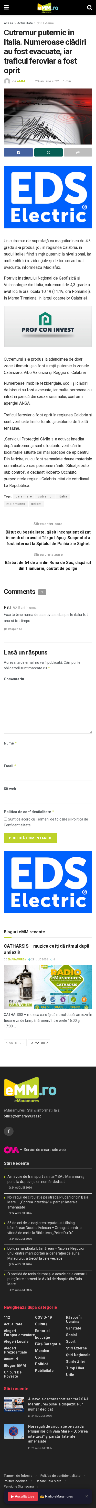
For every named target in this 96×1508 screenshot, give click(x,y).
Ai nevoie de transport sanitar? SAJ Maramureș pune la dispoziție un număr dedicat (58, 1404)
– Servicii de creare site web (42, 1150)
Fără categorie (48, 1344)
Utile (70, 1375)
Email (10, 765)
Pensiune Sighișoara (19, 1486)
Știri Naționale (78, 1355)
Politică (41, 1364)
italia (63, 496)
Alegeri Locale (16, 1341)
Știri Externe (45, 23)
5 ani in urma (27, 607)
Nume (10, 743)
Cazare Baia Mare (48, 1481)
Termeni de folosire (18, 1476)
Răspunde (15, 629)
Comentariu (14, 679)
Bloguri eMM (15, 1365)
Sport (71, 1341)
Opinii (40, 1357)
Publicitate (44, 1371)
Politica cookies (15, 1481)
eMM (21, 81)
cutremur (45, 496)
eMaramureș (17, 959)
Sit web (10, 789)
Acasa (8, 23)
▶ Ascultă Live (22, 1496)
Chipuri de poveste (13, 1374)
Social (71, 1335)
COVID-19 (43, 1317)
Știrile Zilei (75, 1361)
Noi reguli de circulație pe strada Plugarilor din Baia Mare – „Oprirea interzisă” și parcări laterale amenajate (47, 1202)
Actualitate (25, 23)
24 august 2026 (21, 1187)
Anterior (16, 1043)
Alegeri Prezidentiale (15, 1350)
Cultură (41, 1324)
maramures (15, 504)
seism (36, 504)
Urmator (38, 1043)
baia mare (24, 496)
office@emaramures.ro (22, 1116)
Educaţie (42, 1337)
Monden (42, 1351)
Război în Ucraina (74, 1319)
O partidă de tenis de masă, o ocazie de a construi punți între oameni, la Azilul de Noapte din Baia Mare (47, 1279)
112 (7, 1317)
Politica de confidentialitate (29, 811)
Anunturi (11, 1359)
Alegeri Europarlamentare (19, 1333)
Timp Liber (75, 1368)
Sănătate (73, 1328)
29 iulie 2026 (39, 959)
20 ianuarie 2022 (47, 81)
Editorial (42, 1331)
